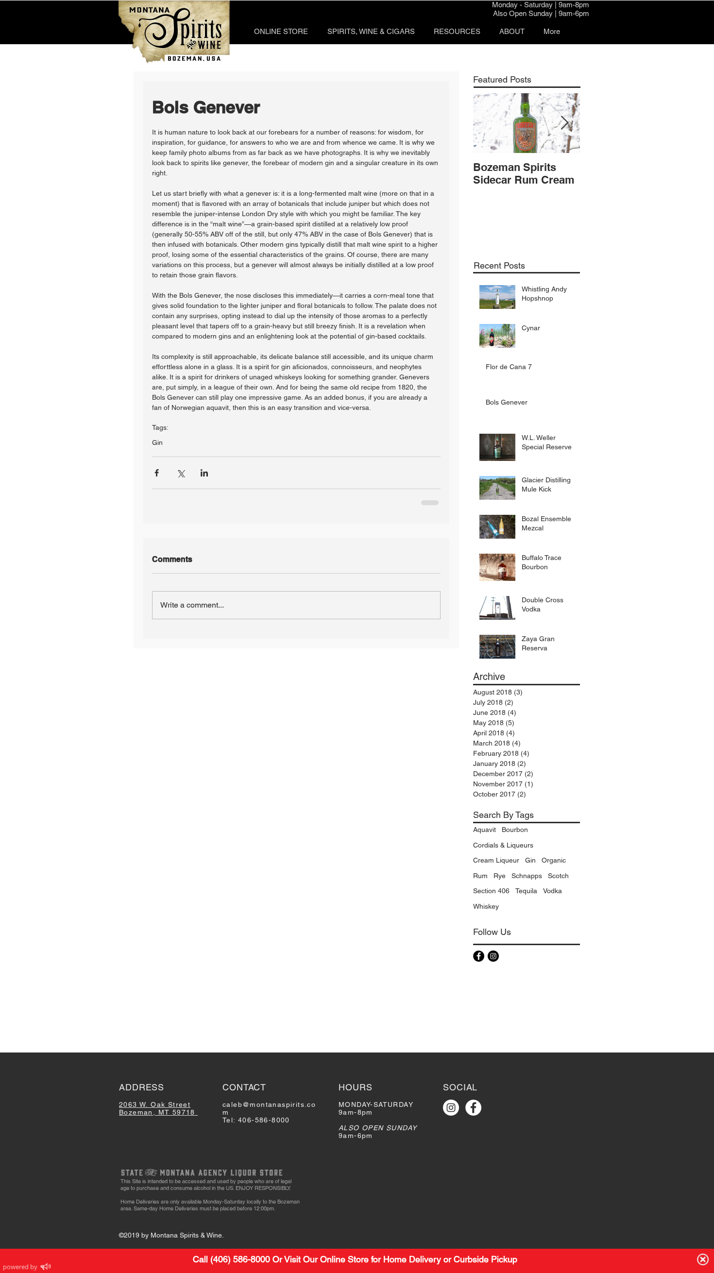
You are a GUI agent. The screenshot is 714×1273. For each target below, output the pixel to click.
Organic (554, 860)
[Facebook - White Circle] (473, 1108)
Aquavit (484, 829)
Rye (499, 876)
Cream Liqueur (496, 860)
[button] (371, 31)
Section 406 (491, 891)
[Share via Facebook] (156, 472)
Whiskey (486, 906)
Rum (480, 876)
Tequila (526, 891)
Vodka (552, 891)
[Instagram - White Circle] (451, 1108)
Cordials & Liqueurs (503, 845)
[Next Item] (564, 123)
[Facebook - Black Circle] (478, 956)
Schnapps (526, 876)
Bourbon (515, 829)
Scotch (558, 876)
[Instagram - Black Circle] (493, 956)
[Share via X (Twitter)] (180, 472)
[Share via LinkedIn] (204, 472)
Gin (157, 442)
